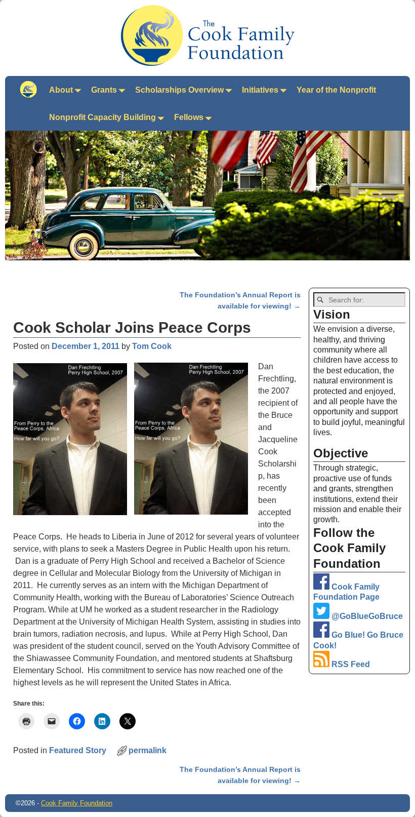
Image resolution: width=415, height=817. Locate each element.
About (61, 90)
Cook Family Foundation (76, 803)
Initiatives (260, 90)
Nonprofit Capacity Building (102, 117)
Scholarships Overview (179, 90)
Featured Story (77, 750)
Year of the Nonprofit (336, 90)
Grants (104, 90)
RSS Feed (349, 664)
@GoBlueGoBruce (366, 616)
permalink (148, 750)
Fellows (188, 117)
